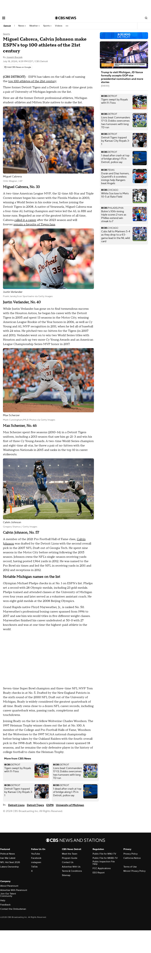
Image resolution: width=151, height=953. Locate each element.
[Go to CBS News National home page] (65, 17)
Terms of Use (130, 867)
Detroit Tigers (35, 805)
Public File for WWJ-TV (104, 854)
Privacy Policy (130, 854)
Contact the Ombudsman (13, 909)
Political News (7, 854)
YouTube (35, 854)
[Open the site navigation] (23, 18)
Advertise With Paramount (13, 890)
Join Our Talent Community (8, 894)
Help (2, 900)
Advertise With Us (71, 867)
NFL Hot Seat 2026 (10, 862)
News (21, 25)
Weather (33, 25)
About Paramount (9, 886)
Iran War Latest (7, 858)
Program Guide (69, 858)
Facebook (36, 858)
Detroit (7, 25)
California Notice (132, 858)
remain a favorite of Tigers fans (34, 224)
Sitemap (66, 875)
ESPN (50, 805)
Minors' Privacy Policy (134, 871)
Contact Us (67, 862)
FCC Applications (102, 868)
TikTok (34, 867)
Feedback (5, 905)
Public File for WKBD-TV (105, 858)
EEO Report (99, 872)
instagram (36, 862)
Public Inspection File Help (104, 862)
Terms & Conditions (72, 871)
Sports (46, 25)
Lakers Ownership (9, 867)
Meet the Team (69, 854)
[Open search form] (146, 18)
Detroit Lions (16, 805)
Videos (58, 25)
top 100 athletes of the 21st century (32, 81)
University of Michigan (70, 805)
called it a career (25, 220)
